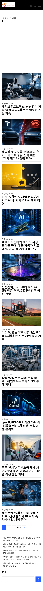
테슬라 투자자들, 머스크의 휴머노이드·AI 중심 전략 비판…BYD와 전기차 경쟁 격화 (20, 155)
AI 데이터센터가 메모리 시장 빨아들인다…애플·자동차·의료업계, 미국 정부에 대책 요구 (20, 245)
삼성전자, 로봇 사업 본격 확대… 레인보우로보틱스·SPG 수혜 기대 (20, 381)
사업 (4, 149)
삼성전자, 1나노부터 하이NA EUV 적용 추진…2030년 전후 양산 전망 (21, 290)
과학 (4, 284)
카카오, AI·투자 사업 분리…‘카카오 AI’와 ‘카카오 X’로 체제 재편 (21, 200)
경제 (4, 464)
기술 (4, 103)
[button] (39, 6)
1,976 (19, 527)
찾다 (4, 571)
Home (5, 18)
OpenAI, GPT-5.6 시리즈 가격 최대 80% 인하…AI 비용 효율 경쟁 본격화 (21, 425)
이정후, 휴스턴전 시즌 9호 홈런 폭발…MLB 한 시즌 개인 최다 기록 (21, 336)
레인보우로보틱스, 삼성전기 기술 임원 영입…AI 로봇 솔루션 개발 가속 (21, 110)
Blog (14, 18)
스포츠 (5, 329)
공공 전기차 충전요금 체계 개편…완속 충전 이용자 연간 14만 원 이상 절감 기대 (21, 471)
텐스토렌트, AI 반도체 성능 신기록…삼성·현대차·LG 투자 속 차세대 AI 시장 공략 (20, 516)
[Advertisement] (21, 50)
